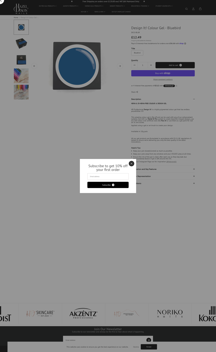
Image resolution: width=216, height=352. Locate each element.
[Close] (131, 163)
